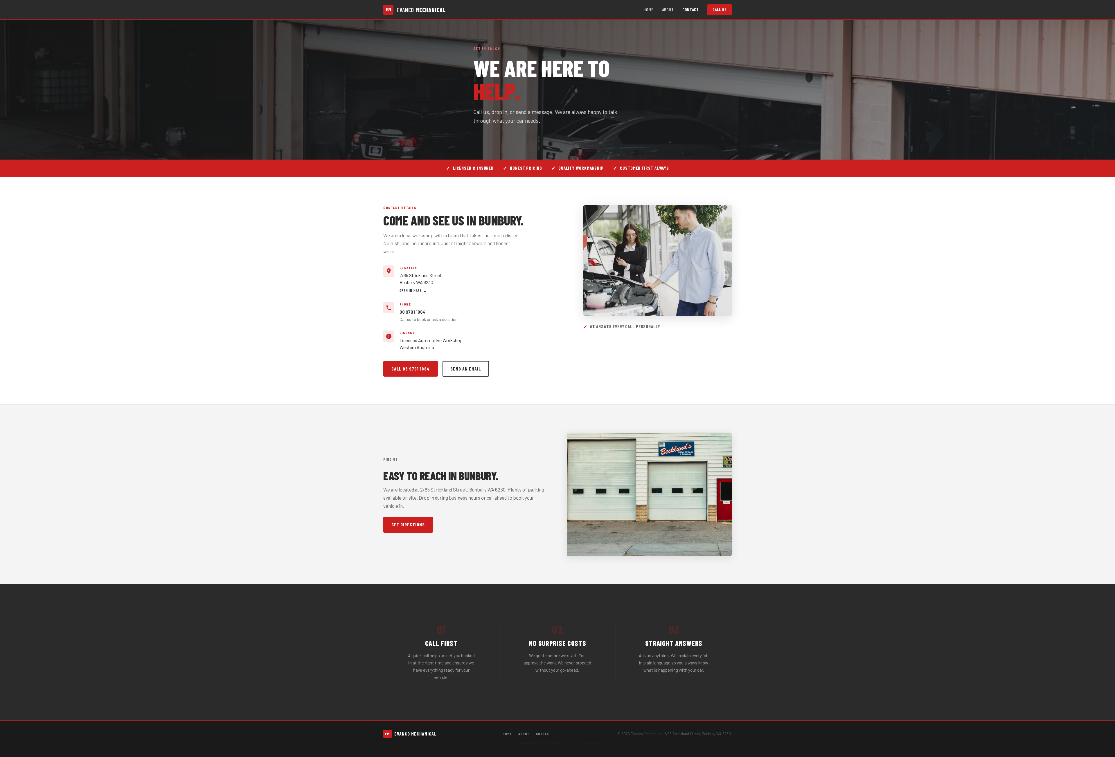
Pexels (592, 743)
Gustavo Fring (559, 743)
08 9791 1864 (413, 312)
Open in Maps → (413, 290)
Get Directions (408, 524)
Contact (690, 9)
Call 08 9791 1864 (410, 368)
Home (648, 9)
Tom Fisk (577, 743)
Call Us (720, 9)
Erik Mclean (540, 743)
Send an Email (465, 368)
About (668, 9)
